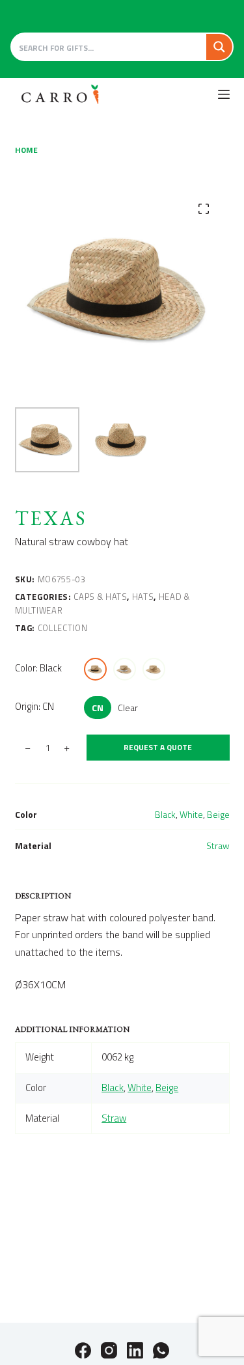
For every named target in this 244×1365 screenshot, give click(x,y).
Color (38, 667)
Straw (218, 845)
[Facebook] (83, 1350)
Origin (34, 706)
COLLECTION (63, 627)
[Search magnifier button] (219, 47)
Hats (143, 596)
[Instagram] (109, 1350)
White (191, 814)
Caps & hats (100, 596)
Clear (128, 707)
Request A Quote (158, 747)
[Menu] (224, 94)
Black (165, 814)
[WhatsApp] (161, 1350)
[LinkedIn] (135, 1350)
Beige (218, 814)
